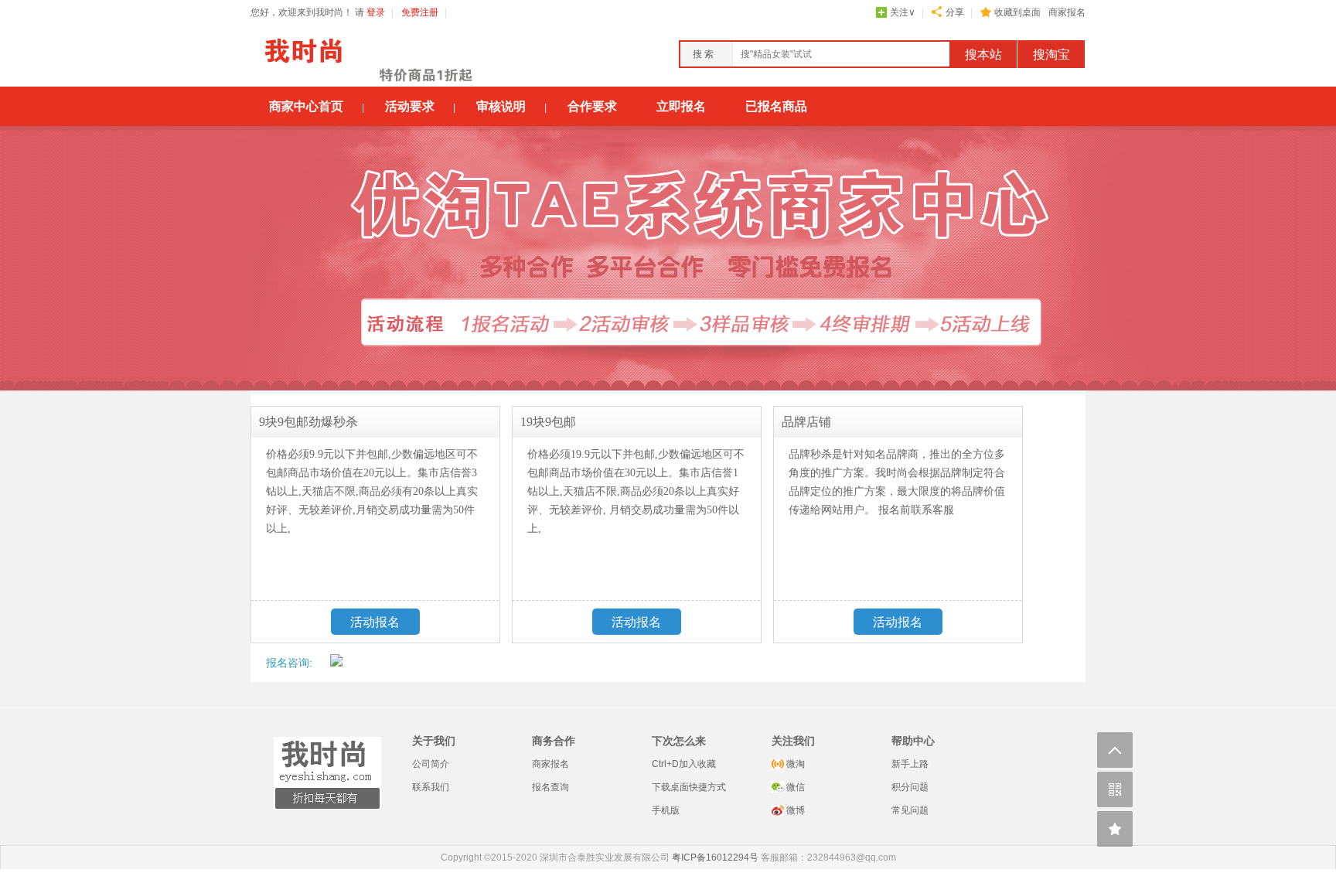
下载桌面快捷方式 (689, 787)
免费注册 (419, 12)
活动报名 (375, 622)
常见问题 (910, 810)
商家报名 (1067, 12)
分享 (955, 12)
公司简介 (430, 764)
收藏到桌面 (1017, 12)
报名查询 (550, 787)
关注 (902, 12)
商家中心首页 (306, 106)
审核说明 (501, 106)
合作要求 (592, 106)
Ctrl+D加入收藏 (684, 764)
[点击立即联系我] (336, 662)
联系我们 (430, 787)
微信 (794, 787)
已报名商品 (776, 106)
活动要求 (410, 106)
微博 (794, 810)
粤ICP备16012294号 (715, 857)
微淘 (794, 764)
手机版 (666, 810)
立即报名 (681, 106)
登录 (375, 12)
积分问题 (910, 787)
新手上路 (910, 764)
